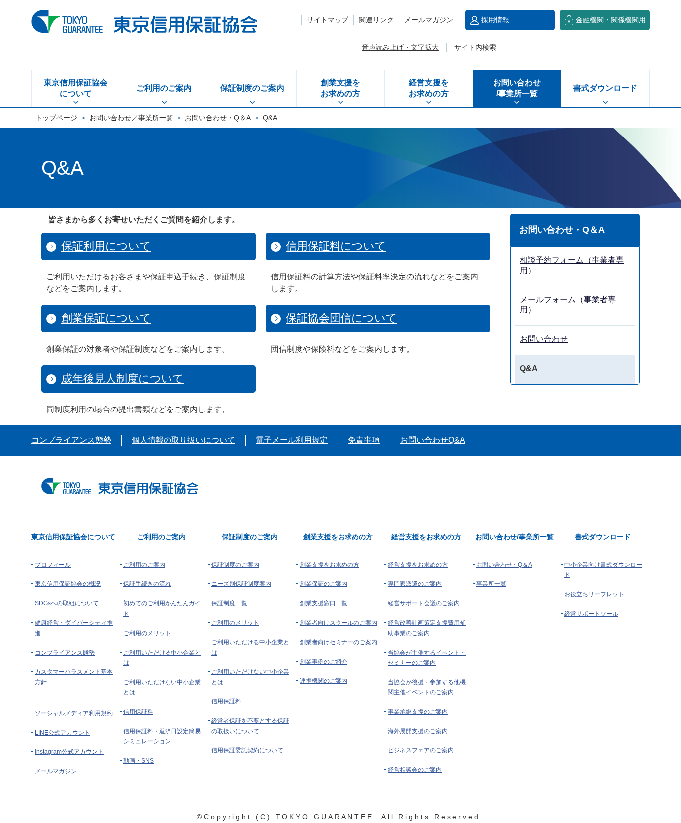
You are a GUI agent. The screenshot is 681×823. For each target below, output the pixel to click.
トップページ (56, 118)
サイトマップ (327, 20)
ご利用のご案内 (164, 88)
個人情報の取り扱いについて (183, 440)
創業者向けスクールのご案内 (338, 622)
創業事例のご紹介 (323, 661)
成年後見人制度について (122, 378)
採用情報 (495, 20)
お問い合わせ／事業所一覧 (131, 118)
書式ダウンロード (605, 88)
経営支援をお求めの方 (429, 88)
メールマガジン (428, 20)
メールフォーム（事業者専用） (568, 304)
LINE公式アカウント (62, 732)
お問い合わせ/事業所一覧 (517, 88)
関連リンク (376, 20)
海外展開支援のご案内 (418, 731)
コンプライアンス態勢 (71, 440)
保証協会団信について (341, 318)
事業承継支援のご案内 (418, 711)
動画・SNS (138, 760)
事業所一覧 (491, 583)
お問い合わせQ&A (432, 440)
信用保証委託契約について (247, 750)
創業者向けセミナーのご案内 (338, 642)
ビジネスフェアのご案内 (421, 750)
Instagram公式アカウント (69, 751)
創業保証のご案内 (323, 583)
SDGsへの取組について (67, 603)
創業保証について (106, 318)
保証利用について (106, 246)
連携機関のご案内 (323, 680)
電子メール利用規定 (292, 440)
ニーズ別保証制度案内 (241, 583)
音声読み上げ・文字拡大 (400, 47)
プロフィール (53, 564)
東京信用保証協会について (76, 88)
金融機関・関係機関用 (611, 20)
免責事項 (364, 440)
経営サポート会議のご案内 (424, 603)
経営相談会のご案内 (415, 769)
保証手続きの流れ (147, 583)
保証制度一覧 (229, 603)
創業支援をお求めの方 (340, 88)
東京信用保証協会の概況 (68, 583)
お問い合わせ (544, 339)
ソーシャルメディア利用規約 (74, 713)
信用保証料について (336, 246)
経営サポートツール (591, 613)
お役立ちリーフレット (594, 594)
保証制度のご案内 (252, 88)
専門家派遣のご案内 (415, 583)
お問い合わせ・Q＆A (218, 118)
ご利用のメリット (147, 633)
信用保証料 (138, 711)
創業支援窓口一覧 (323, 603)
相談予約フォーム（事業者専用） (572, 265)
